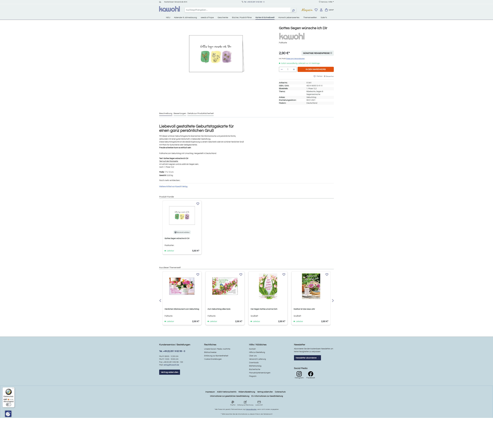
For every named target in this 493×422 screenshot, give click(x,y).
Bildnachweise (210, 352)
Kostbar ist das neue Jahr (304, 309)
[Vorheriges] (160, 301)
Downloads (254, 363)
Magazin (306, 9)
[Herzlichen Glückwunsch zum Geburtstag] (182, 286)
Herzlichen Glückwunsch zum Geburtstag (182, 309)
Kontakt (252, 349)
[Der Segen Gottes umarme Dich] (268, 286)
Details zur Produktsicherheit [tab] (200, 113)
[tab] (165, 113)
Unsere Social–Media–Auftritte (217, 349)
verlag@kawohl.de (171, 365)
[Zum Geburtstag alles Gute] (225, 286)
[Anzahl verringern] (281, 69)
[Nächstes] (333, 301)
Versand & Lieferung (257, 359)
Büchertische (254, 369)
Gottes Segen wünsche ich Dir (177, 238)
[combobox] (237, 9)
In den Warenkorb (316, 69)
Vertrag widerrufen (169, 372)
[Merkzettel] (316, 10)
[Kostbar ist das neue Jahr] (311, 286)
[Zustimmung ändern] (8, 414)
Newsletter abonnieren (306, 358)
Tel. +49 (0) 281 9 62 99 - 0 (254, 2)
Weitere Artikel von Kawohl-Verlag (173, 186)
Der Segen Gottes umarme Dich (264, 309)
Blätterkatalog (255, 366)
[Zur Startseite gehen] (169, 9)
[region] (216, 56)
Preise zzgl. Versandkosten (295, 58)
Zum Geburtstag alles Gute (219, 309)
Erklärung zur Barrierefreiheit (216, 356)
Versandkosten (251, 409)
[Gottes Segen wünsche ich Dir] (216, 53)
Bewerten (330, 76)
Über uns (253, 356)
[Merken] (197, 203)
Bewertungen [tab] (180, 113)
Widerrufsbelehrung (246, 392)
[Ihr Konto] (321, 10)
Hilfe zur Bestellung (257, 352)
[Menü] (13, 388)
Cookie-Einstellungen (213, 359)
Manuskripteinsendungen (259, 373)
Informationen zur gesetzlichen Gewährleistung (229, 396)
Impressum (210, 392)
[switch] (8, 404)
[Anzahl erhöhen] (294, 69)
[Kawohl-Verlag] (292, 36)
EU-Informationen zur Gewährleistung (267, 396)
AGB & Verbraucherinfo (226, 392)
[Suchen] (293, 9)
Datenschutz (280, 392)
